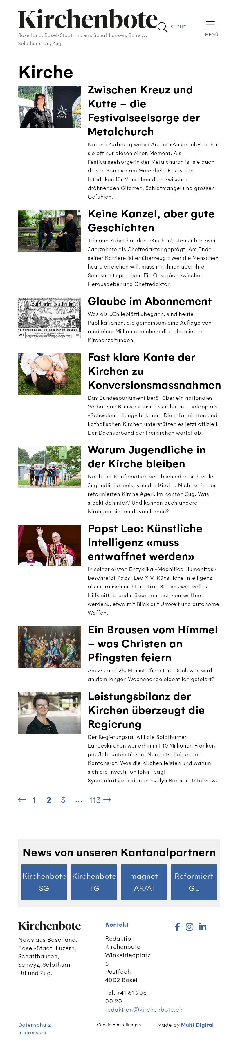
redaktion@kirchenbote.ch (144, 1009)
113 (95, 800)
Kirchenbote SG (44, 882)
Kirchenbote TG (94, 882)
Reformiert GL (193, 882)
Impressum (32, 1032)
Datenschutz (34, 1025)
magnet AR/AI (144, 882)
